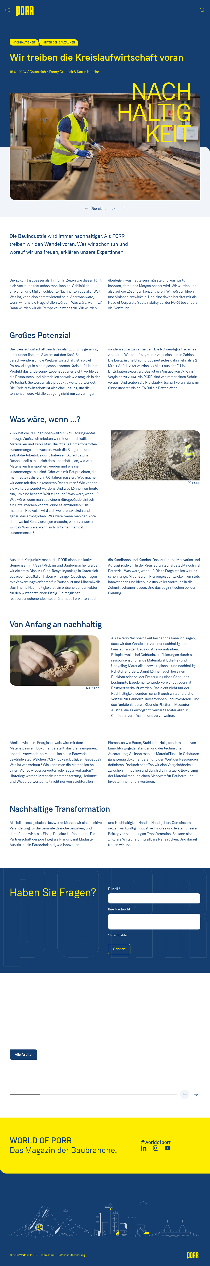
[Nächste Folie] (195, 1094)
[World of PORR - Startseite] (25, 10)
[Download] (114, 208)
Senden (119, 949)
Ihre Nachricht (119, 909)
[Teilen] (123, 208)
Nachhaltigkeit (24, 42)
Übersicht (98, 208)
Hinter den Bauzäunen (58, 42)
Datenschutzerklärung (71, 1255)
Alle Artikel (23, 1054)
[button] (8, 10)
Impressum (47, 1255)
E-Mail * (114, 889)
